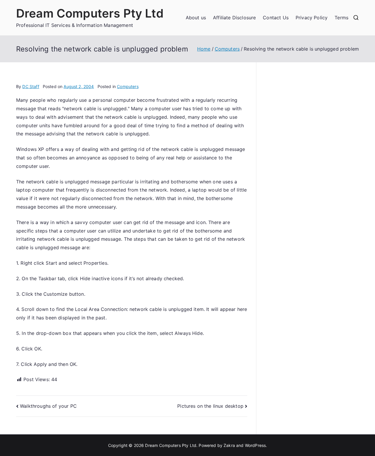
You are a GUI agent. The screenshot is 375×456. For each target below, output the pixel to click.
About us (196, 17)
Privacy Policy (312, 17)
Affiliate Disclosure (234, 17)
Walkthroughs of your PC (48, 406)
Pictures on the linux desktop (210, 406)
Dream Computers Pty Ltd (89, 13)
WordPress (255, 445)
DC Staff (30, 86)
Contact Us (276, 17)
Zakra (229, 445)
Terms (341, 17)
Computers (127, 86)
